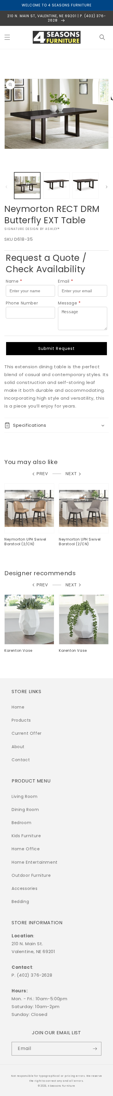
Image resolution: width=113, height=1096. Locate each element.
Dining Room (25, 809)
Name (14, 281)
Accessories (25, 888)
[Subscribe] (94, 1049)
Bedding (20, 901)
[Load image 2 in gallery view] (56, 185)
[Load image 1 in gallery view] (27, 185)
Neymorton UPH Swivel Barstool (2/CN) (25, 541)
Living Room (25, 796)
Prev (42, 474)
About (18, 747)
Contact (21, 760)
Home (18, 707)
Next (71, 474)
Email (65, 281)
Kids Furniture (26, 836)
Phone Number (22, 303)
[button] (7, 37)
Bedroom (21, 823)
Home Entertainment (35, 862)
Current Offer (27, 733)
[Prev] (6, 186)
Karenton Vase (18, 650)
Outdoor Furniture (31, 875)
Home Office (26, 849)
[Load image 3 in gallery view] (85, 185)
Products (21, 720)
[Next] (106, 186)
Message (69, 303)
